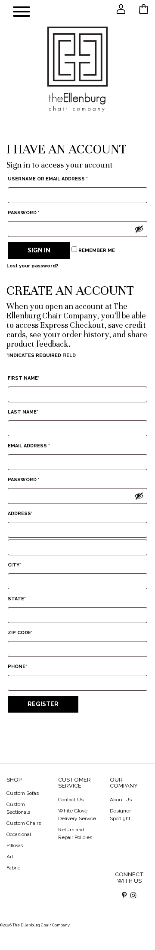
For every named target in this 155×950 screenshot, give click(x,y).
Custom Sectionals (18, 808)
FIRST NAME (24, 378)
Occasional (18, 834)
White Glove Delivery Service (77, 814)
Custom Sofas (22, 793)
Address (20, 513)
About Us (121, 800)
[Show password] (139, 229)
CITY (14, 565)
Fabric (13, 868)
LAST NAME (23, 412)
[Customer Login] (121, 9)
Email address (29, 446)
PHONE (17, 666)
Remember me (96, 250)
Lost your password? (32, 266)
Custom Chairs (23, 823)
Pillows (14, 845)
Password (24, 213)
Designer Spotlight (120, 814)
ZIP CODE (20, 632)
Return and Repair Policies (75, 833)
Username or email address (48, 179)
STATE (17, 599)
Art (9, 857)
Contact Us (71, 800)
